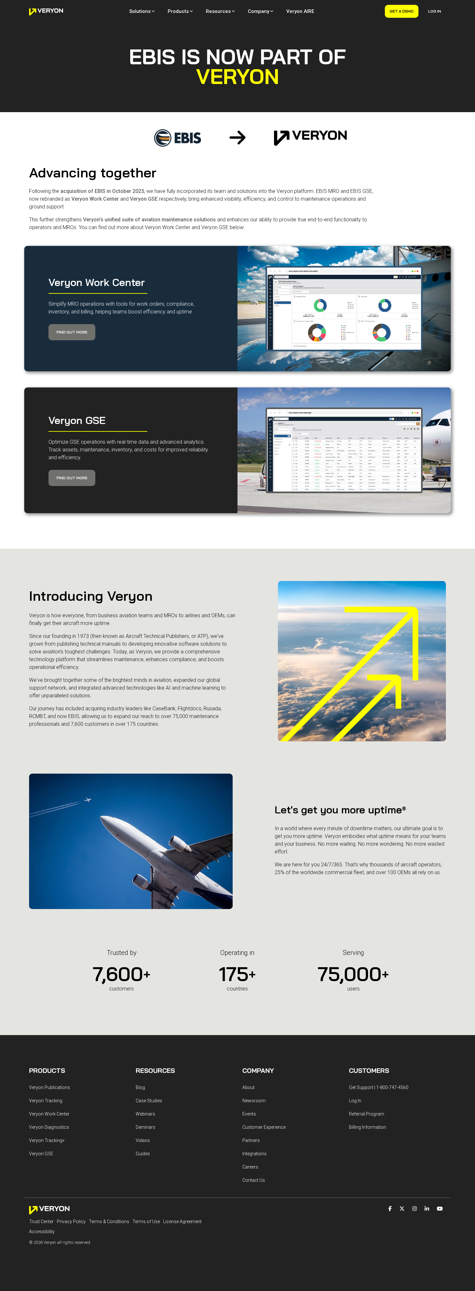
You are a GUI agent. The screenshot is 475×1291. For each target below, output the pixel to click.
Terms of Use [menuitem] (146, 1221)
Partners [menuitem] (251, 1140)
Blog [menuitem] (140, 1087)
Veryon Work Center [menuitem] (49, 1113)
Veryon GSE (144, 199)
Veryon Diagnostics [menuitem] (49, 1127)
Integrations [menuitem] (254, 1153)
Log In (434, 11)
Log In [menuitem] (355, 1100)
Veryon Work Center (95, 199)
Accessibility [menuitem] (42, 1231)
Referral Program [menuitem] (366, 1113)
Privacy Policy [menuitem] (71, 1221)
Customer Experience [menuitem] (264, 1127)
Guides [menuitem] (143, 1153)
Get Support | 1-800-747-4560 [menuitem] (378, 1087)
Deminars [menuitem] (145, 1127)
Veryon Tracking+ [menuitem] (47, 1140)
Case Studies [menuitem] (149, 1100)
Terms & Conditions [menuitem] (109, 1221)
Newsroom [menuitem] (254, 1100)
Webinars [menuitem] (145, 1113)
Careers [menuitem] (250, 1166)
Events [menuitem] (249, 1113)
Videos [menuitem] (143, 1140)
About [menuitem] (248, 1087)
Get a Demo (402, 11)
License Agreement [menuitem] (182, 1221)
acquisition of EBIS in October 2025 (102, 191)
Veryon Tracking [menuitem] (45, 1100)
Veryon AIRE (300, 11)
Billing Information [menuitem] (367, 1127)
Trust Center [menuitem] (41, 1221)
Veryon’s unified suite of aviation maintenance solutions (149, 220)
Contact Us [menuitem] (253, 1180)
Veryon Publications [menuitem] (49, 1087)
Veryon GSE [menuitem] (41, 1153)
